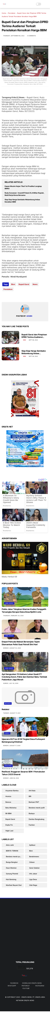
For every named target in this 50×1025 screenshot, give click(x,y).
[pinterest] (18, 297)
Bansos (8, 802)
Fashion (32, 825)
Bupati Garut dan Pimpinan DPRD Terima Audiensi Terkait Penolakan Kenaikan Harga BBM (35, 335)
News (35, 284)
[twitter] (8, 297)
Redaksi (8, 703)
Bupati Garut (24, 284)
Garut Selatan (34, 868)
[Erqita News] (5, 5)
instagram (39, 986)
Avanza (8, 796)
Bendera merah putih (37, 808)
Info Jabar (33, 874)
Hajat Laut (9, 831)
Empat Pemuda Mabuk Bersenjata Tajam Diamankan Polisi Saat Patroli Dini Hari (21, 643)
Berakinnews (34, 856)
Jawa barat (9, 603)
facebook (14, 983)
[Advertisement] (25, 933)
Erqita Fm (9, 825)
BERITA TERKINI (11, 851)
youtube (26, 988)
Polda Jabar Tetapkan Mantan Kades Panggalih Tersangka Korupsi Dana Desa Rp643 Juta (24, 610)
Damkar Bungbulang (36, 819)
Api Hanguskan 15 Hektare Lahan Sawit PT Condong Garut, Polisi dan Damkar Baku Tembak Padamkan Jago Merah (24, 677)
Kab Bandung (10, 879)
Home (4, 13)
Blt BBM (8, 813)
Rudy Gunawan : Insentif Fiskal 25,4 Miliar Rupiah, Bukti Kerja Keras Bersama (24, 194)
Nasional (8, 765)
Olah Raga (33, 885)
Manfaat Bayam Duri (13, 885)
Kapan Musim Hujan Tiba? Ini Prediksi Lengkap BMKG (23, 187)
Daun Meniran (11, 868)
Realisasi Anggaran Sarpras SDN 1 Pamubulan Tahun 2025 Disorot (23, 773)
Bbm (13, 284)
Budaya (32, 813)
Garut (7, 733)
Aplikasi (32, 845)
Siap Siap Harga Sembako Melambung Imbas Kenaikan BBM (22, 201)
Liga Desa (33, 879)
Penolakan (11, 13)
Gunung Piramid (11, 874)
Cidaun (32, 862)
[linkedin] (22, 297)
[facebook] (4, 297)
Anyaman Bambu (11, 791)
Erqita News (27, 997)
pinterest (26, 986)
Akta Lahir (9, 845)
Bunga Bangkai (11, 862)
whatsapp (12, 986)
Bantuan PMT (34, 802)
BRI (30, 796)
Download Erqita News (32, 983)
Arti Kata (32, 791)
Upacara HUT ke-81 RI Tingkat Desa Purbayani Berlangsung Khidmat (23, 740)
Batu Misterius (11, 808)
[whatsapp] (13, 297)
